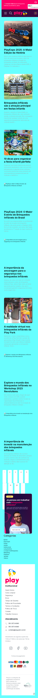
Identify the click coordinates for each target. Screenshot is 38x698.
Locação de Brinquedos (11, 551)
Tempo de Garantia (11, 601)
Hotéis (6, 545)
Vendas (6, 556)
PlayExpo (6, 554)
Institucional (7, 547)
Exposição (7, 541)
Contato (8, 611)
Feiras (5, 543)
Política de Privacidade (13, 603)
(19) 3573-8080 (13, 623)
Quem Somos (9, 590)
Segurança (9, 595)
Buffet (5, 540)
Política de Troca (11, 608)
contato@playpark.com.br (17, 630)
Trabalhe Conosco (11, 614)
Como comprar (10, 593)
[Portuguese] (34, 6)
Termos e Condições (12, 606)
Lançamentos (8, 549)
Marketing (7, 552)
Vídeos (6, 558)
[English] (29, 6)
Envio (7, 598)
